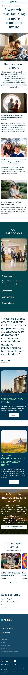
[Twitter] (11, 661)
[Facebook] (2, 661)
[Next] (20, 583)
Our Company (9, 6)
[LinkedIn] (6, 661)
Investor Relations (6, 645)
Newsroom (4, 639)
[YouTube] (15, 661)
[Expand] (2, 2)
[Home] (2, 6)
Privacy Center (5, 664)
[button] (14, 628)
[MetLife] (14, 2)
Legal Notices (15, 664)
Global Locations (5, 648)
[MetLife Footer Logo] (6, 620)
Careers (3, 642)
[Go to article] (10, 582)
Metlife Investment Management (9, 651)
